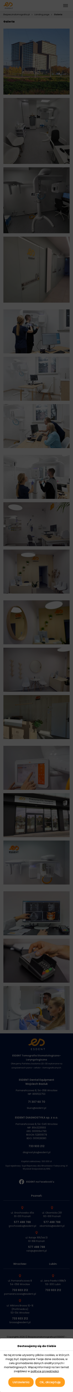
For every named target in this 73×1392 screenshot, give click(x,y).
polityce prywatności (45, 1371)
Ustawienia (21, 1382)
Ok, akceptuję (50, 1382)
